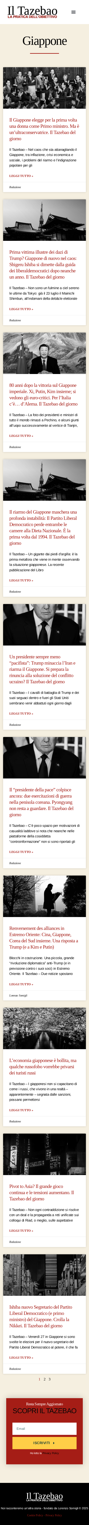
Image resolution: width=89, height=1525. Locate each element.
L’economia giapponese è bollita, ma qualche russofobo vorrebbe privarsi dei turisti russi (42, 1067)
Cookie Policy (35, 1515)
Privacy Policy (50, 1453)
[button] (73, 12)
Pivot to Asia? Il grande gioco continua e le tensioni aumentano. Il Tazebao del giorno (41, 1193)
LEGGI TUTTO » (21, 176)
